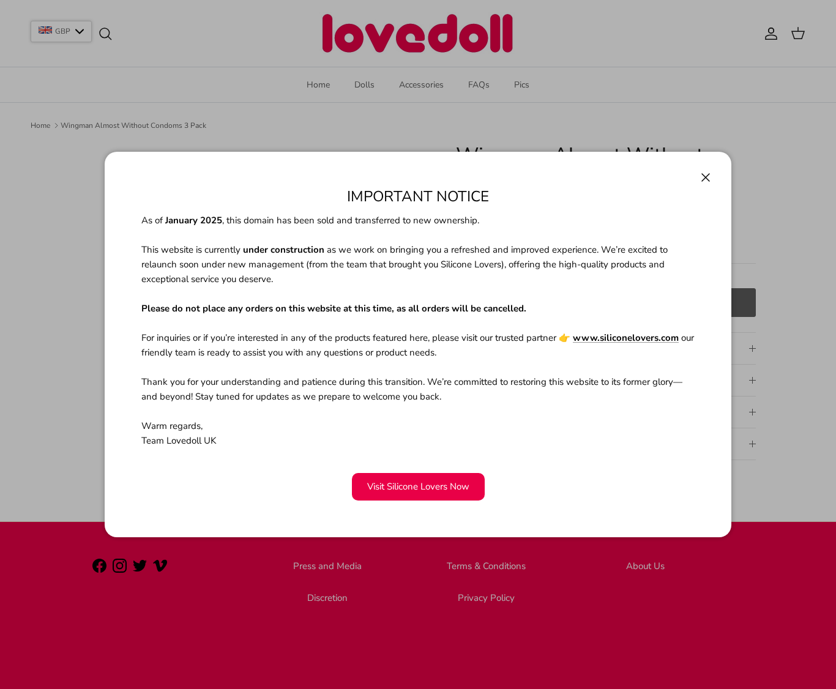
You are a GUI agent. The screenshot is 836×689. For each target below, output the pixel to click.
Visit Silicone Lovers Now (418, 486)
